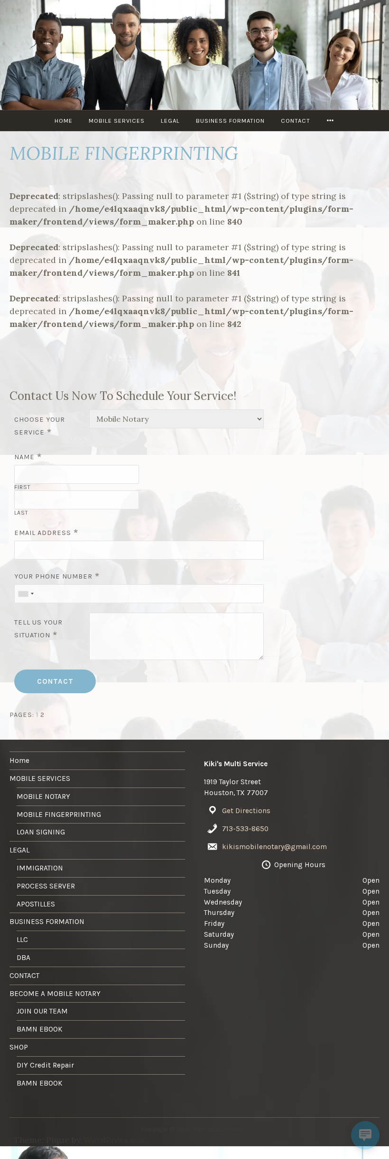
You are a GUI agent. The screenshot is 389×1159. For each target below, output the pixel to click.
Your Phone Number (53, 576)
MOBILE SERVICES (117, 120)
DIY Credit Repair (45, 1065)
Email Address (42, 533)
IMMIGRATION (40, 868)
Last (21, 512)
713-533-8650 (245, 828)
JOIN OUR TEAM (42, 1011)
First (22, 487)
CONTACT (295, 120)
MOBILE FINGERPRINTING (59, 814)
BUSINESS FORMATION (230, 120)
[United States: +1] (26, 594)
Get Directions (246, 810)
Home (64, 120)
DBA (23, 957)
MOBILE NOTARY (43, 796)
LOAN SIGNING (41, 832)
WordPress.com (115, 1139)
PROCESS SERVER (46, 886)
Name (24, 457)
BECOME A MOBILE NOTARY (55, 993)
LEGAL (170, 120)
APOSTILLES (36, 904)
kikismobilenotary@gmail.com (274, 846)
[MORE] (330, 120)
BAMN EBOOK (40, 1029)
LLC (22, 939)
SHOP (18, 1047)
